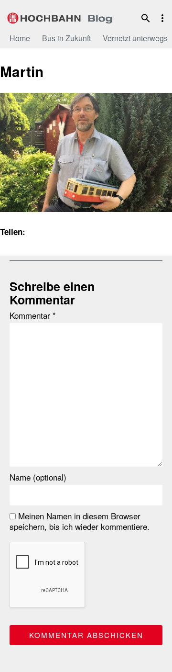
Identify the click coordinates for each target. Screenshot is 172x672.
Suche (145, 18)
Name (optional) (38, 477)
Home (20, 38)
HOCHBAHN (59, 17)
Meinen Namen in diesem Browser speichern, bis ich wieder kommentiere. (80, 521)
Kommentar (33, 315)
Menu (162, 18)
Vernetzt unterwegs (135, 38)
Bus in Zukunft (66, 38)
